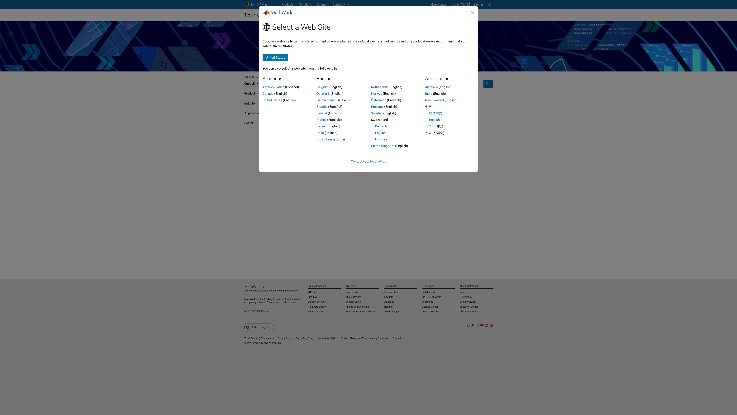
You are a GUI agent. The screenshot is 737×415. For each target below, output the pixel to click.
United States (272, 100)
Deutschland (326, 100)
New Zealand (434, 100)
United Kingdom (382, 146)
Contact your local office (368, 161)
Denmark (323, 93)
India (428, 93)
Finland (322, 113)
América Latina (273, 87)
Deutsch (381, 126)
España (322, 107)
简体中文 (435, 113)
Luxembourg (326, 139)
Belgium (323, 87)
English (380, 133)
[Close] (473, 12)
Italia (320, 133)
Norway (376, 93)
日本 (428, 126)
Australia (431, 87)
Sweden (377, 113)
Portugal (377, 107)
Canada (268, 93)
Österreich (378, 100)
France (321, 120)
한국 (428, 133)
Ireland (322, 126)
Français (381, 139)
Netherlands (380, 87)
